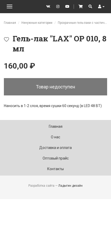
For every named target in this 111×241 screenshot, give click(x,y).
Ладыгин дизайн (70, 185)
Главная (10, 23)
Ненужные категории (36, 23)
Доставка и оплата (55, 148)
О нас (55, 137)
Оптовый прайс (56, 158)
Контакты (55, 169)
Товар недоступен (55, 86)
